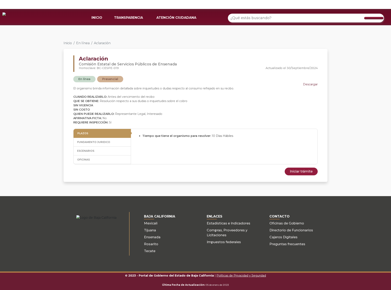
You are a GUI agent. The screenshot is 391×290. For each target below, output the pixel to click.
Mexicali (150, 223)
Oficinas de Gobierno (286, 223)
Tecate (149, 251)
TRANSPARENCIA (128, 18)
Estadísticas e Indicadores (228, 223)
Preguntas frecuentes (287, 244)
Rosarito (151, 244)
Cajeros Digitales (283, 237)
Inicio (68, 43)
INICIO (96, 18)
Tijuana (150, 230)
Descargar (310, 84)
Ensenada (152, 237)
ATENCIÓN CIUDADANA (176, 18)
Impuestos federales (224, 242)
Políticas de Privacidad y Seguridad (241, 275)
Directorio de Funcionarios (291, 230)
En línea (83, 43)
